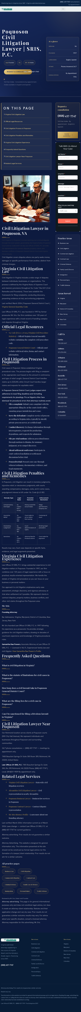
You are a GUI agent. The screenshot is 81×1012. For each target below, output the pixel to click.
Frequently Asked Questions (15, 149)
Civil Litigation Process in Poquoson (18, 128)
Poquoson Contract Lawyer (20, 806)
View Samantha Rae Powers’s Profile (26, 651)
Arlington (61, 358)
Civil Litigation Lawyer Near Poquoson (18, 156)
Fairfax (60, 340)
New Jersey (62, 385)
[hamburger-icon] (63, 9)
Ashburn (61, 349)
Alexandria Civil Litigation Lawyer (22, 790)
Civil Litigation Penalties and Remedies (19, 135)
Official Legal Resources (14, 121)
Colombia (61, 412)
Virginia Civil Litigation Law (15, 114)
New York (61, 394)
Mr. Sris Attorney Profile (18, 814)
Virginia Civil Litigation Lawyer (21, 782)
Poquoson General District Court (22, 348)
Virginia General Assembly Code (15, 307)
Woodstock (62, 403)
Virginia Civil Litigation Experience (17, 142)
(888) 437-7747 (65, 2)
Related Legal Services (13, 163)
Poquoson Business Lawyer (20, 798)
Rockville (61, 376)
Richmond (61, 367)
